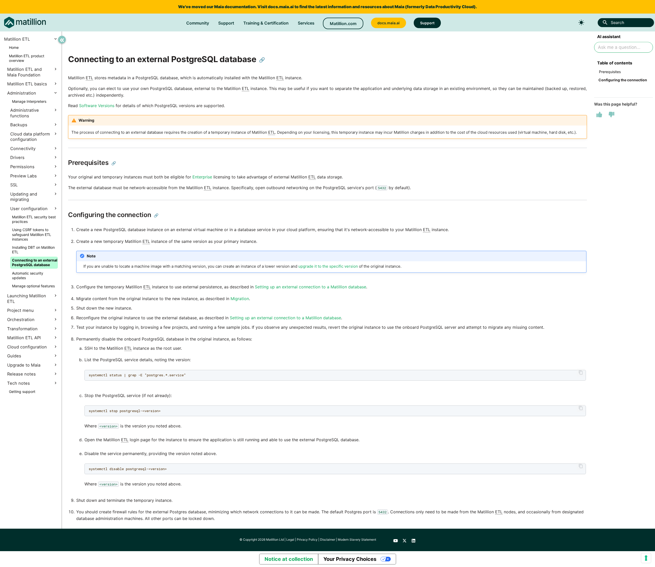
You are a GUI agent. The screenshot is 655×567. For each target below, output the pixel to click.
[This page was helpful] (599, 114)
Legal (290, 539)
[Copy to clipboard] (581, 372)
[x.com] (404, 540)
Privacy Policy (307, 539)
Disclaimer (327, 539)
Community (197, 23)
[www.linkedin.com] (413, 540)
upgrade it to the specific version (328, 266)
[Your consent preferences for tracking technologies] (646, 558)
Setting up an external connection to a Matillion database (310, 286)
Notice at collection (289, 559)
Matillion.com (343, 23)
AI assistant (608, 36)
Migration (240, 298)
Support (226, 23)
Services (306, 23)
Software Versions (96, 105)
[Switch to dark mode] (581, 22)
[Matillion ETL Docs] (25, 22)
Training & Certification (266, 23)
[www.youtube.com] (395, 540)
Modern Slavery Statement (357, 539)
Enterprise (202, 176)
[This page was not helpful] (611, 114)
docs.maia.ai (281, 6)
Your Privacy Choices (349, 559)
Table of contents (614, 62)
